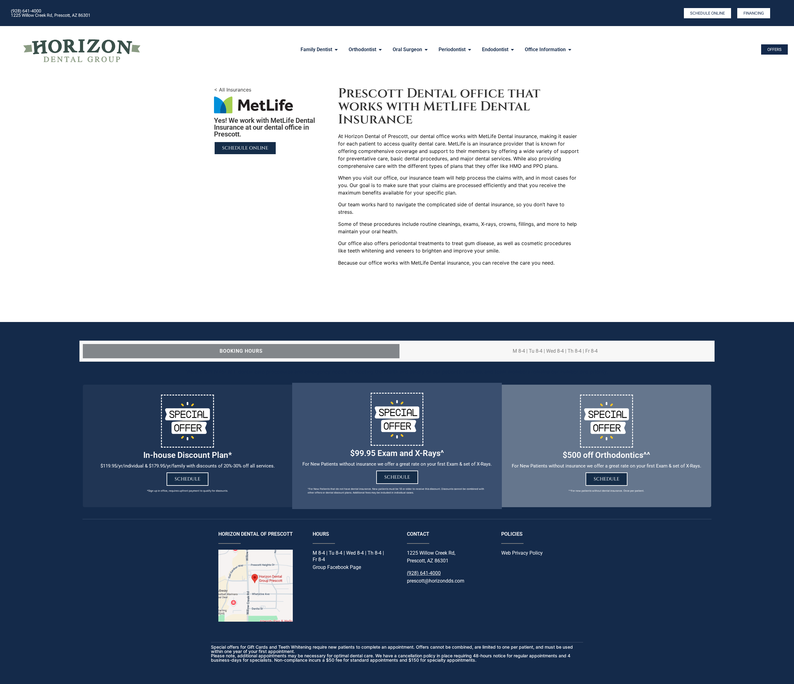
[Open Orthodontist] (380, 49)
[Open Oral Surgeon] (426, 49)
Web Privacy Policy (522, 553)
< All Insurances (232, 90)
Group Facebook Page (337, 567)
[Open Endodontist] (512, 49)
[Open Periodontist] (469, 49)
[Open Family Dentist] (336, 49)
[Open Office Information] (569, 49)
